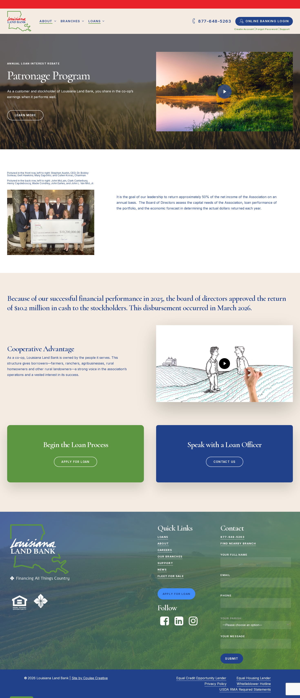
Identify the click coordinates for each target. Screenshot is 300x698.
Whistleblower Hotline (254, 684)
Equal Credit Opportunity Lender (201, 678)
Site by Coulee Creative (90, 678)
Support (165, 563)
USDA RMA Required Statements (245, 689)
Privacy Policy (215, 684)
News (162, 569)
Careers (165, 550)
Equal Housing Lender (254, 678)
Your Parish (230, 618)
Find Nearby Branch (238, 543)
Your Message (232, 636)
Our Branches (170, 556)
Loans (163, 536)
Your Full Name (233, 554)
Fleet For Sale (171, 576)
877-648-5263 (232, 536)
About (163, 543)
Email (225, 575)
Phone (225, 595)
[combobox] (255, 625)
